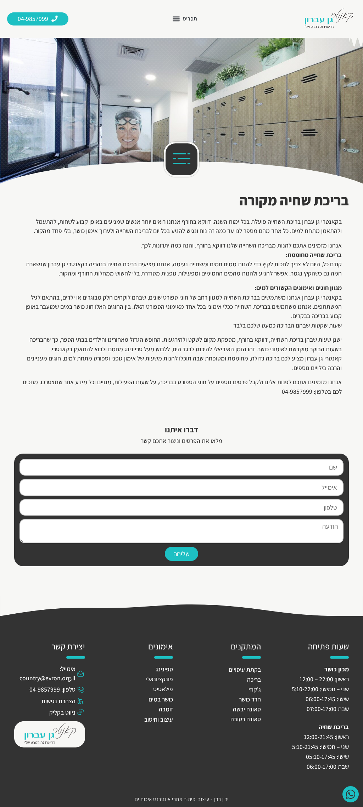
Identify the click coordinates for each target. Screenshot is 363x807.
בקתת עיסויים (245, 669)
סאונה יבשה (247, 709)
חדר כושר (250, 699)
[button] (185, 19)
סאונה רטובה (245, 719)
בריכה (254, 679)
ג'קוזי (254, 689)
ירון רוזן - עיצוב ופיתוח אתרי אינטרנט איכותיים (182, 798)
